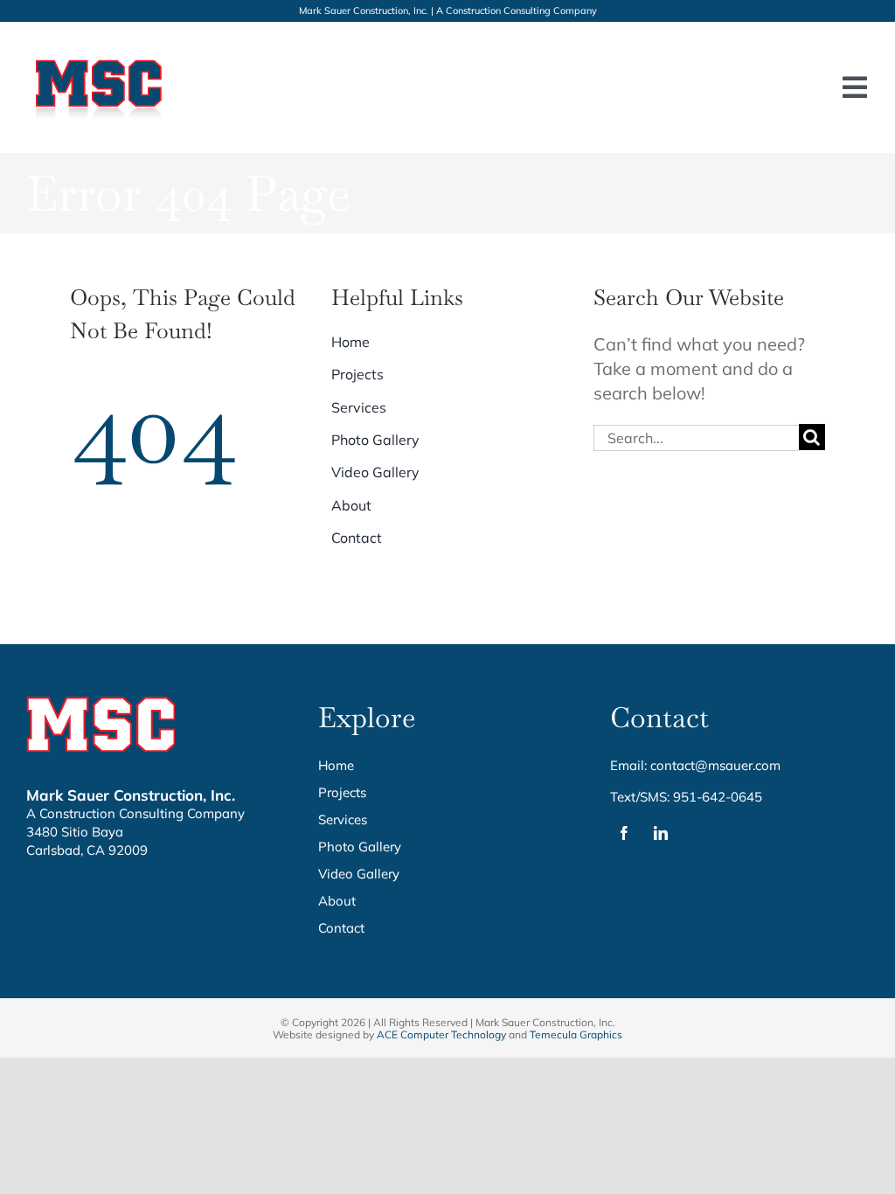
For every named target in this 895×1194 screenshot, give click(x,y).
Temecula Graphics (576, 1034)
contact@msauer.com (715, 765)
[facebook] (624, 833)
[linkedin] (661, 833)
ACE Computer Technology (441, 1034)
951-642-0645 (717, 796)
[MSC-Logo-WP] (99, 56)
